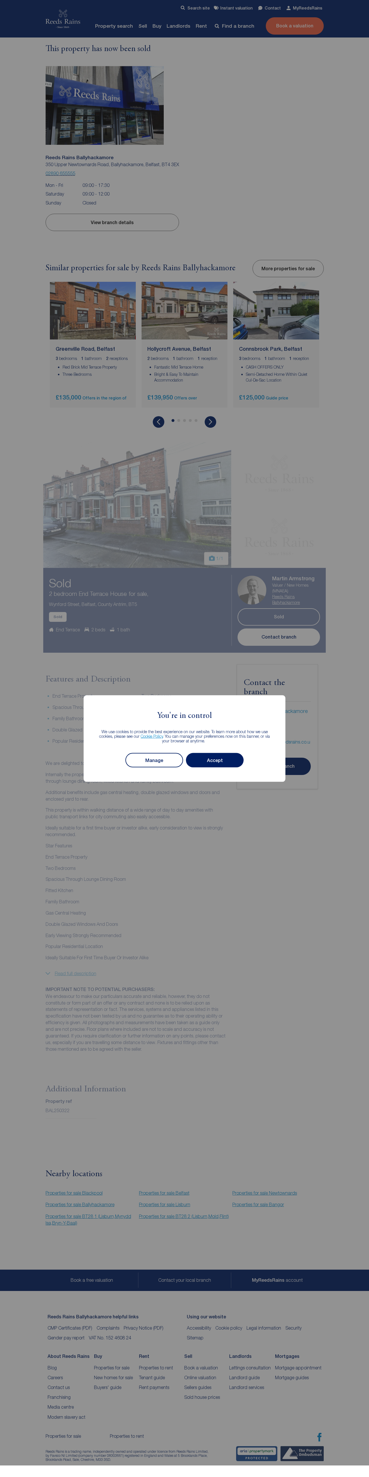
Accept (215, 760)
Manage (154, 760)
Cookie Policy (152, 736)
